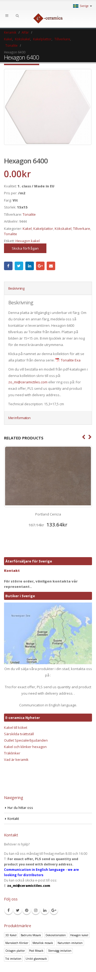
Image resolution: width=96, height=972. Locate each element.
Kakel (27, 228)
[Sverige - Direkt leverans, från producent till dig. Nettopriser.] (48, 18)
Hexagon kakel (27, 240)
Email (51, 266)
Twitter (19, 266)
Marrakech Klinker (16, 943)
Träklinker (12, 753)
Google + (40, 266)
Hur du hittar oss (20, 807)
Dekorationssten (56, 935)
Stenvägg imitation (59, 951)
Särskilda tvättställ (19, 733)
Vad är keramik (16, 759)
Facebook (8, 266)
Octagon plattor (15, 951)
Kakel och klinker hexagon (25, 746)
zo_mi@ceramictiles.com (27, 382)
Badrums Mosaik (31, 935)
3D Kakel (11, 935)
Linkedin (45, 910)
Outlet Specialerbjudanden (26, 740)
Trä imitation (13, 959)
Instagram (36, 910)
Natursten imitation (70, 943)
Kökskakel (63, 228)
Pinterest (27, 910)
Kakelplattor (43, 228)
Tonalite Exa (71, 360)
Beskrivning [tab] (16, 288)
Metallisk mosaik (43, 943)
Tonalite (29, 214)
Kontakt (12, 570)
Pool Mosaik (36, 951)
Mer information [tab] (19, 417)
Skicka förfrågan (25, 248)
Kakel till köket (15, 727)
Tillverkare (81, 228)
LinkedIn (29, 266)
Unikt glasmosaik (36, 959)
